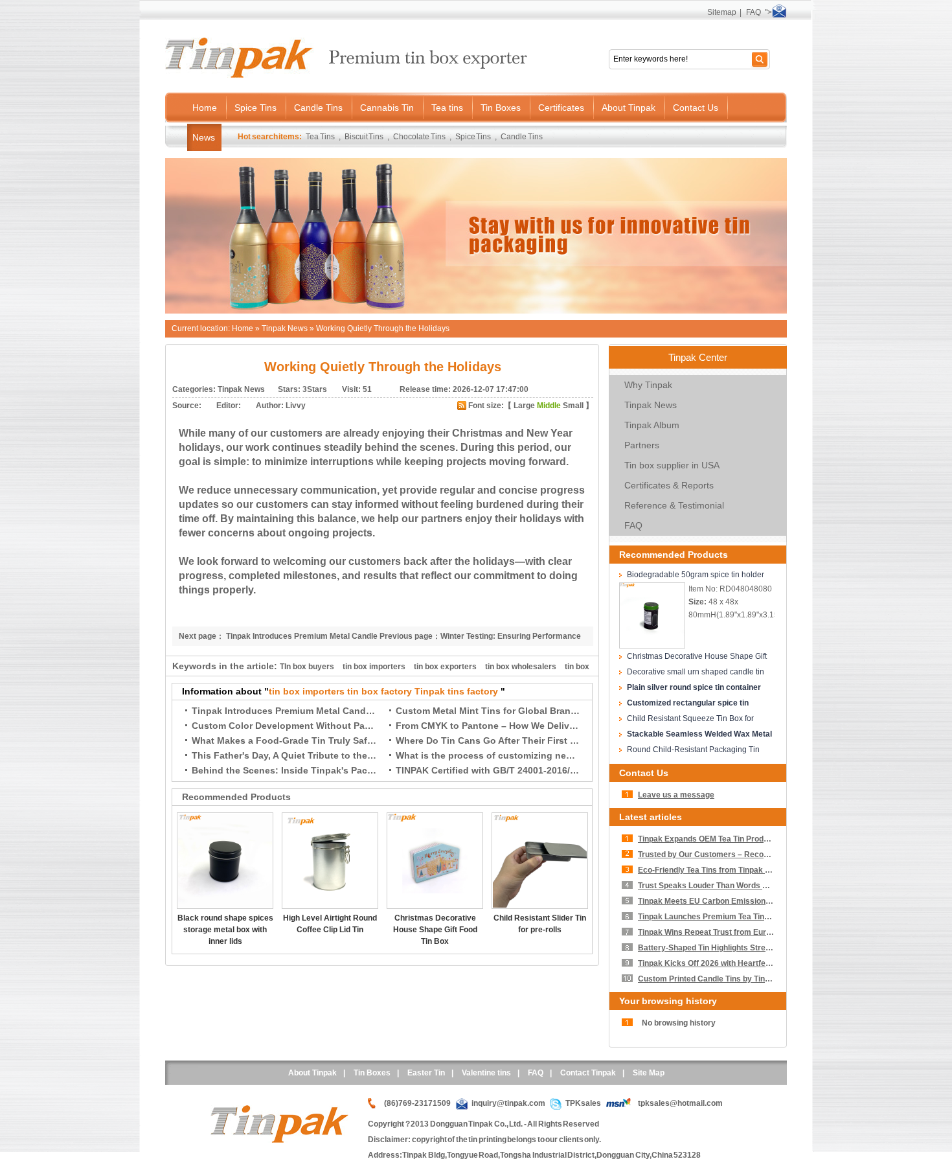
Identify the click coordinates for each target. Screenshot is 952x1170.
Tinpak (429, 691)
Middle (549, 405)
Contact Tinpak (588, 1072)
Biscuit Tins (364, 136)
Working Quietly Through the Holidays (382, 328)
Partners (641, 445)
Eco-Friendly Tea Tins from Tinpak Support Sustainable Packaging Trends (772, 870)
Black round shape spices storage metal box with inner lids (225, 929)
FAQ (753, 12)
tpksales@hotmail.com (680, 1103)
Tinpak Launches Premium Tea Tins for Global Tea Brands (744, 916)
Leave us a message (676, 794)
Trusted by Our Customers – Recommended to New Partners (750, 854)
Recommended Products (673, 554)
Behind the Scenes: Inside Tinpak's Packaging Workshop (319, 770)
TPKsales (583, 1103)
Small (573, 405)
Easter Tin (426, 1072)
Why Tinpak (648, 385)
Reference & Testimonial (674, 505)
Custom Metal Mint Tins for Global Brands (489, 710)
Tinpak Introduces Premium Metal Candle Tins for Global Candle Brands (351, 710)
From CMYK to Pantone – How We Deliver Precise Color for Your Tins (547, 725)
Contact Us (643, 773)
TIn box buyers (307, 666)
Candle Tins (522, 136)
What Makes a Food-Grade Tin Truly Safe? (285, 740)
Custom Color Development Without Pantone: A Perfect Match (328, 725)
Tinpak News (285, 328)
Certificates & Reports (669, 485)
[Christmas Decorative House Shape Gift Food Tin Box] (435, 906)
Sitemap (721, 12)
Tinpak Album (651, 425)
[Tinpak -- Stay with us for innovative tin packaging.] (476, 310)
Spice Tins (473, 136)
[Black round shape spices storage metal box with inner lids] (225, 906)
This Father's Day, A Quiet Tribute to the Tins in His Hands (320, 755)
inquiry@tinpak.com (508, 1103)
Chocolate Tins (419, 136)
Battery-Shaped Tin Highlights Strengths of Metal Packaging (748, 947)
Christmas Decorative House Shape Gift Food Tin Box (435, 929)
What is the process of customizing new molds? (502, 755)
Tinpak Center (697, 357)
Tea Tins (320, 136)
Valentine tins (486, 1072)
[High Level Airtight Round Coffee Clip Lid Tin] (330, 906)
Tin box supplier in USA (672, 465)
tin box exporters (445, 666)
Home (242, 328)
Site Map (648, 1072)
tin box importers (374, 666)
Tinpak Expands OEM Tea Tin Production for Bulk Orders (741, 838)
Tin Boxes (372, 1072)
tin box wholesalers (520, 666)
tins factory (473, 691)
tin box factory (379, 691)
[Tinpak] (279, 1140)
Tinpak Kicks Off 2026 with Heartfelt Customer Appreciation (748, 963)
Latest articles (650, 817)
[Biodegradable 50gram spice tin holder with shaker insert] (652, 645)
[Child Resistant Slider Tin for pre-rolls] (540, 906)
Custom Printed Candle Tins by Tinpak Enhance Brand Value (748, 978)
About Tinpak (312, 1072)
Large (524, 405)
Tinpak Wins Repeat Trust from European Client (725, 932)
